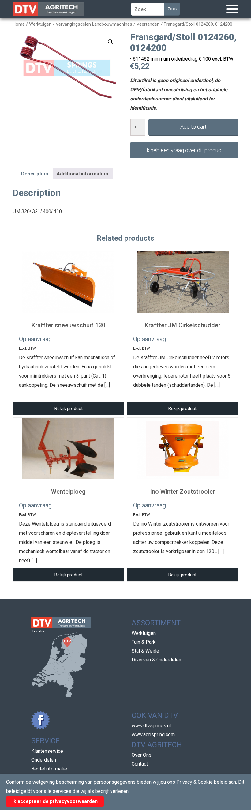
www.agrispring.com (153, 734)
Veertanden (148, 24)
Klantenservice (47, 751)
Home (19, 24)
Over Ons (142, 755)
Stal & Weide (145, 651)
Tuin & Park (143, 642)
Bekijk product (68, 408)
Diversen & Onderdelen (156, 660)
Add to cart (193, 126)
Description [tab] (34, 174)
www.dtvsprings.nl (151, 726)
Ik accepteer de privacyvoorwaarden (55, 801)
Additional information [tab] (82, 174)
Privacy (184, 782)
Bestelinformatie (49, 769)
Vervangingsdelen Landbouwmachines (94, 24)
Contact (140, 764)
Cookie (205, 782)
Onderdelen (43, 760)
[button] (110, 41)
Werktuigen (40, 24)
